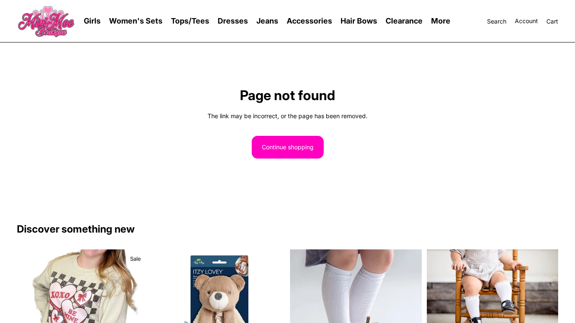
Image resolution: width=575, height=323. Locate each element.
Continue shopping (288, 147)
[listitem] (441, 21)
